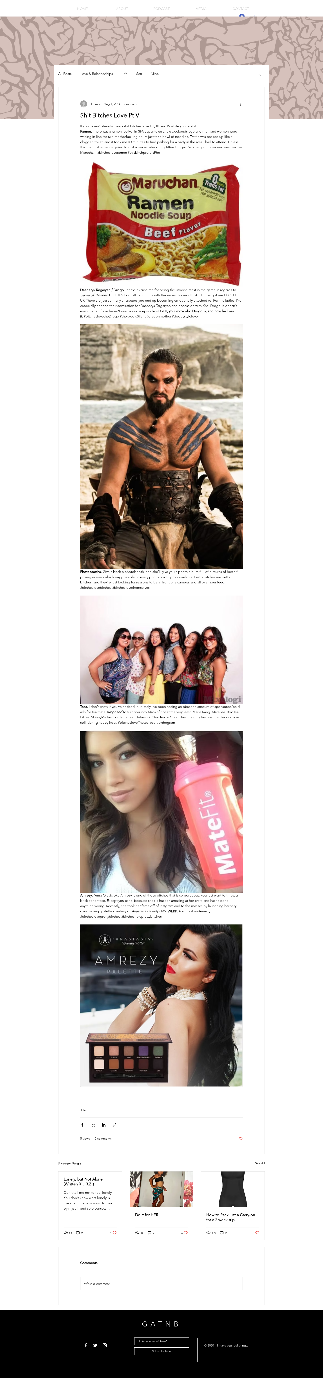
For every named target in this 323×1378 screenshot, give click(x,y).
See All (260, 1163)
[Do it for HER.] (161, 1189)
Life (124, 74)
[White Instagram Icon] (104, 1345)
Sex (139, 74)
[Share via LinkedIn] (104, 1125)
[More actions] (240, 104)
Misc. (155, 74)
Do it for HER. (147, 1214)
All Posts (65, 74)
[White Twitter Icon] (95, 1345)
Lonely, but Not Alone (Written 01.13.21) (83, 1181)
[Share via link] (115, 1125)
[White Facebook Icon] (86, 1345)
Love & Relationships (96, 74)
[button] (259, 74)
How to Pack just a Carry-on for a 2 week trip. (230, 1217)
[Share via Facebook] (82, 1125)
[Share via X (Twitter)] (93, 1125)
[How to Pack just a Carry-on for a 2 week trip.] (233, 1189)
